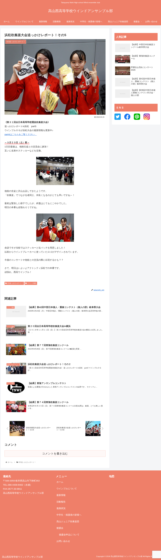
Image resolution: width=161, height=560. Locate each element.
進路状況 (61, 508)
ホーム (59, 482)
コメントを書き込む (55, 453)
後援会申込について (69, 534)
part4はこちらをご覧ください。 (21, 134)
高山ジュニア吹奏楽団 (67, 521)
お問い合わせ (63, 541)
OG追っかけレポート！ (15, 283)
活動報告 (61, 502)
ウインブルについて (66, 488)
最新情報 (61, 495)
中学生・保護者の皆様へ (68, 515)
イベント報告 (31, 283)
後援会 (59, 528)
